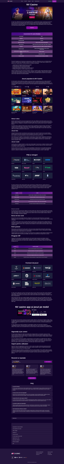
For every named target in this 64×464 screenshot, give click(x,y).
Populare (16, 86)
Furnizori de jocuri (15, 434)
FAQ (13, 443)
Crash (36, 86)
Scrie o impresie (48, 361)
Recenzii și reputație (16, 441)
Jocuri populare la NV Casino (17, 428)
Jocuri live (26, 86)
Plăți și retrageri (15, 430)
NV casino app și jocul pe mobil (17, 436)
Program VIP (14, 432)
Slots (47, 86)
